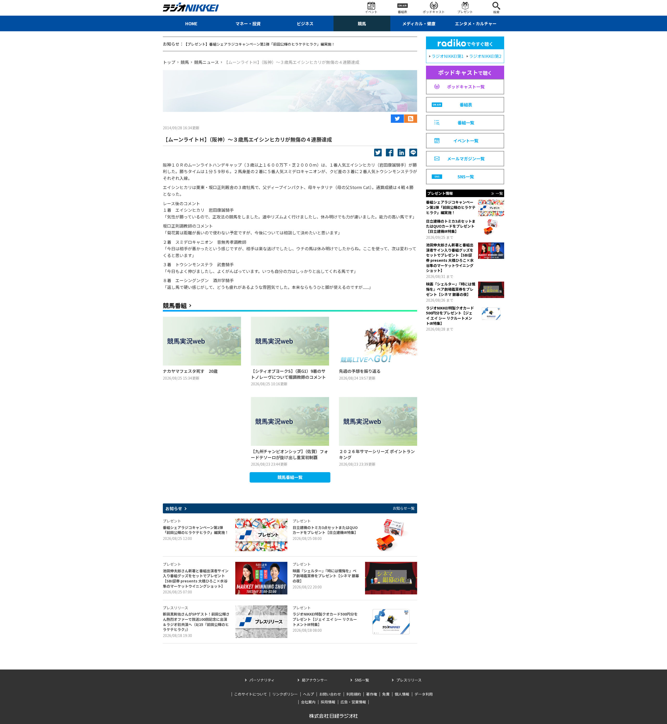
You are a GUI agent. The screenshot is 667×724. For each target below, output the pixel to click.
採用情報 (328, 701)
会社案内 (308, 701)
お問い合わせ (330, 694)
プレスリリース (409, 680)
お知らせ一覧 (404, 508)
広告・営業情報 (353, 701)
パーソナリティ (262, 680)
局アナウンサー (315, 680)
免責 (386, 694)
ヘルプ (308, 694)
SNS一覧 (362, 680)
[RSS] (410, 118)
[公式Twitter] (397, 118)
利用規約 (353, 694)
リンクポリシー (285, 694)
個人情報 (402, 694)
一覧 (499, 193)
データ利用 (424, 694)
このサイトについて (250, 694)
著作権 (371, 694)
